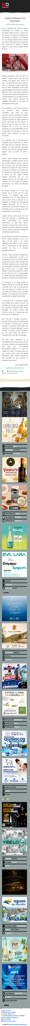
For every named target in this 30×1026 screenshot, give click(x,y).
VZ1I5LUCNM (11, 1021)
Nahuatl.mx (23, 1024)
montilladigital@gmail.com (9, 1017)
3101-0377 (8, 1019)
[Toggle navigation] (25, 4)
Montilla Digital (10, 1012)
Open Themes (14, 1024)
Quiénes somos (6, 1010)
